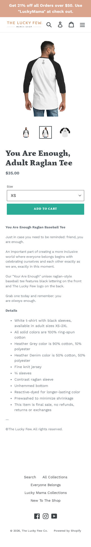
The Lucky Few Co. (35, 530)
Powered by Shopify (67, 530)
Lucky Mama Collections (46, 493)
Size (10, 186)
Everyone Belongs (46, 485)
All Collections (54, 477)
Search (30, 477)
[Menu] (82, 24)
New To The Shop (46, 500)
